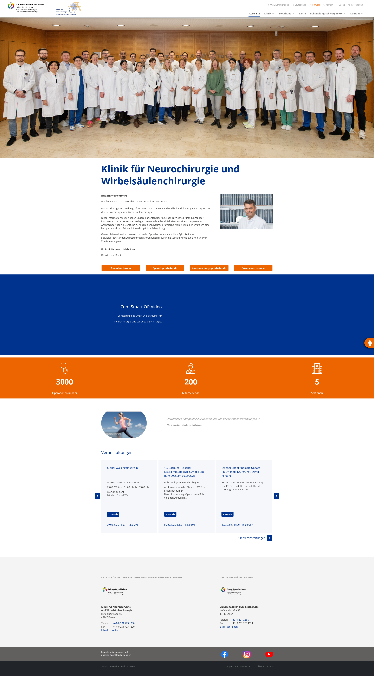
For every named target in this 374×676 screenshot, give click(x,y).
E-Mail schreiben (110, 630)
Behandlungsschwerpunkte (326, 13)
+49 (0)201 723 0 (240, 619)
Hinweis (316, 4)
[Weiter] (276, 496)
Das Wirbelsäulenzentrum (184, 425)
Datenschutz (246, 666)
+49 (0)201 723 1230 (124, 623)
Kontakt (329, 4)
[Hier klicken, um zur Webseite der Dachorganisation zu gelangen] (233, 590)
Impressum (232, 666)
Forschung (285, 13)
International (357, 4)
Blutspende (300, 4)
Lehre (302, 13)
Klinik (267, 13)
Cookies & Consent (264, 666)
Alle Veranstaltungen (251, 538)
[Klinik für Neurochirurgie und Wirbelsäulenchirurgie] (63, 8)
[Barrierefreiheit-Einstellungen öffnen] (369, 343)
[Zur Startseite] (22, 8)
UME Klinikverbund (279, 4)
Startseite (254, 13)
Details (114, 514)
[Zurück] (97, 496)
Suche (342, 4)
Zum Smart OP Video (141, 306)
